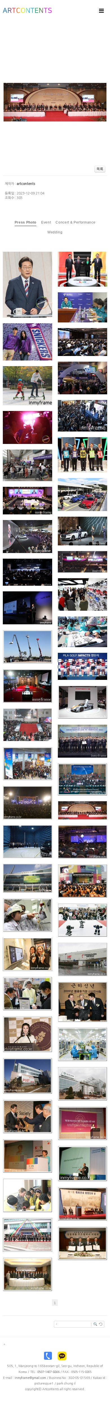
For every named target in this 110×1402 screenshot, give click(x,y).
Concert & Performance (75, 222)
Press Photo (25, 222)
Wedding (55, 232)
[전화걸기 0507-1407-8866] (48, 1357)
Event (46, 222)
